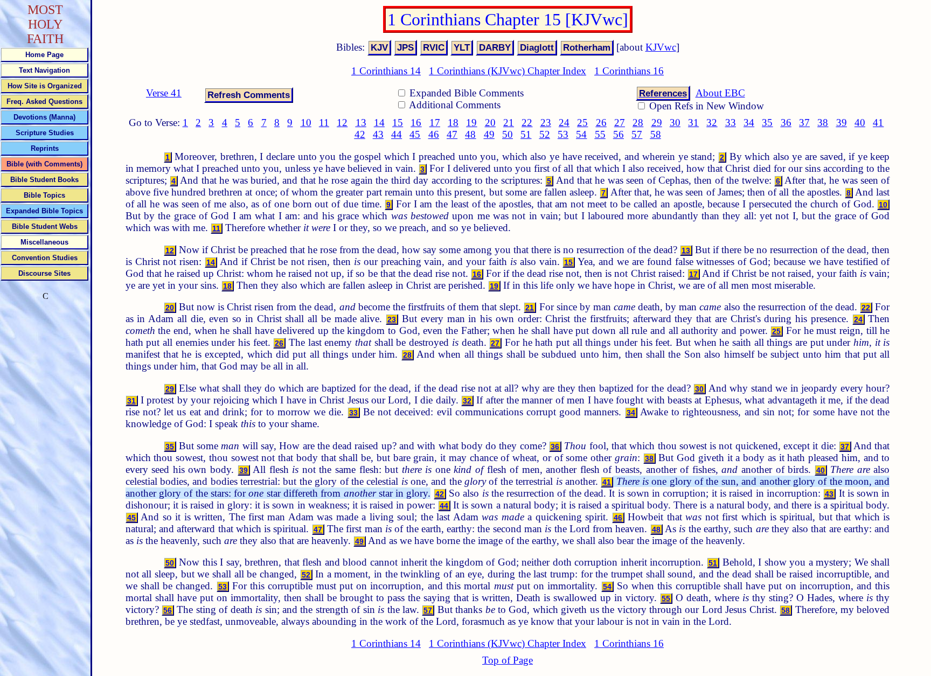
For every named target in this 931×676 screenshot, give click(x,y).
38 (822, 122)
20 (490, 122)
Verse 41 (164, 93)
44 (396, 134)
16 (416, 122)
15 (397, 122)
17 (434, 122)
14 (379, 122)
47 (452, 134)
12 (342, 122)
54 (581, 134)
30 (675, 122)
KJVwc (660, 47)
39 (841, 122)
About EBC (720, 93)
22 (527, 122)
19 (471, 122)
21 (508, 122)
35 (767, 122)
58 (655, 134)
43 (378, 134)
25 (582, 122)
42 (360, 134)
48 (470, 134)
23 (545, 122)
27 (619, 122)
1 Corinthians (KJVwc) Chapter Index (507, 70)
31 (693, 122)
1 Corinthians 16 (629, 70)
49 (489, 134)
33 (730, 122)
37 (804, 122)
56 (618, 134)
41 (878, 122)
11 (324, 122)
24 (564, 122)
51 (525, 134)
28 (638, 122)
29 (656, 122)
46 (433, 134)
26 (601, 122)
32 (711, 122)
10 (306, 122)
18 (453, 122)
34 (749, 122)
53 (563, 134)
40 (859, 122)
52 (544, 134)
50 (507, 134)
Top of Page (507, 660)
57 (636, 134)
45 (414, 134)
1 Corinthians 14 (386, 70)
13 (361, 122)
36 (786, 122)
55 (600, 134)
